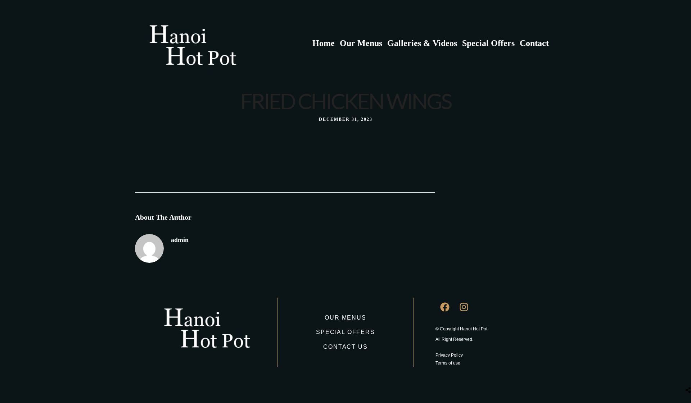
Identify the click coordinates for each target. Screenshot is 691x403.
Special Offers (488, 43)
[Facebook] (444, 307)
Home (323, 43)
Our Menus (361, 43)
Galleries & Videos (422, 43)
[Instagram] (464, 307)
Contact (534, 43)
